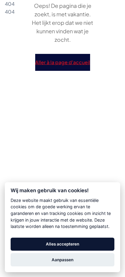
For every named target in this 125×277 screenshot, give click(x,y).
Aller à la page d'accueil (62, 62)
